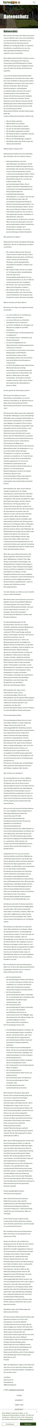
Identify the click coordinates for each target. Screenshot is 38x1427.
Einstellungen (10, 1424)
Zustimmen (28, 1424)
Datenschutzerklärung (26, 1419)
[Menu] (34, 2)
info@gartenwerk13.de (16, 1390)
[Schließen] (35, 1412)
